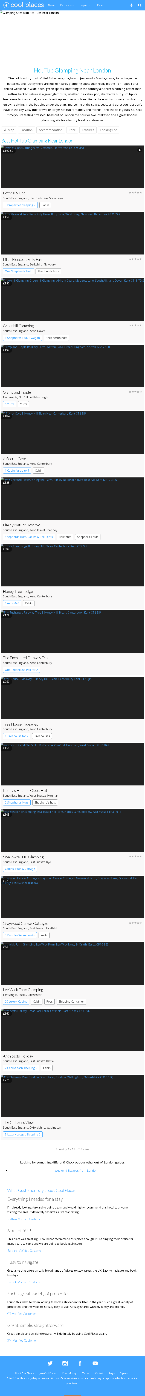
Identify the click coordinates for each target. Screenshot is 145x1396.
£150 (6, 217)
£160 (6, 1013)
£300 (6, 549)
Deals (100, 5)
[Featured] (139, 150)
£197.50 (8, 151)
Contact (99, 1373)
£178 (6, 615)
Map (11, 130)
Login (112, 1373)
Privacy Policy (69, 1373)
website (70, 1378)
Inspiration (86, 5)
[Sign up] (130, 5)
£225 (6, 1080)
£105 (6, 814)
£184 (6, 416)
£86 (5, 947)
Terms (85, 1373)
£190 (6, 350)
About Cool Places (24, 1373)
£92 (5, 881)
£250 (6, 682)
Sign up (124, 1373)
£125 (6, 483)
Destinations (67, 5)
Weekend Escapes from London (76, 1170)
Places (51, 5)
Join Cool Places (48, 1373)
